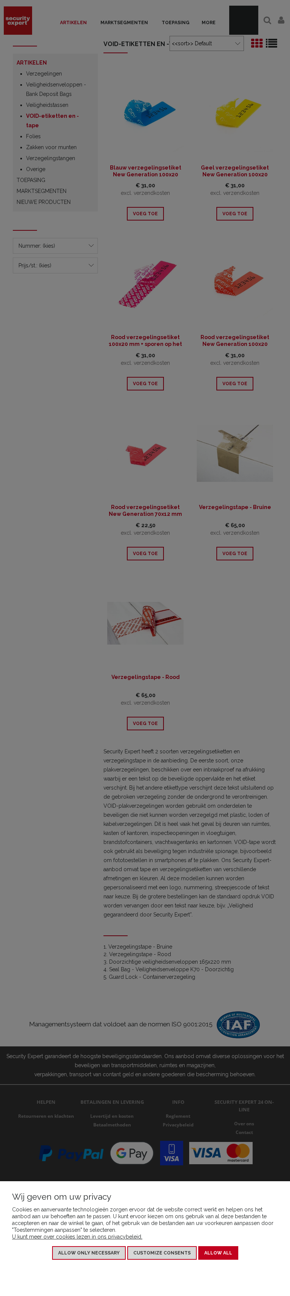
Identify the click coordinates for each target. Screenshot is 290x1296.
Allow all (218, 1253)
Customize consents (162, 1253)
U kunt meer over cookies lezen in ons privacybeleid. (77, 1237)
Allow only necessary (89, 1253)
